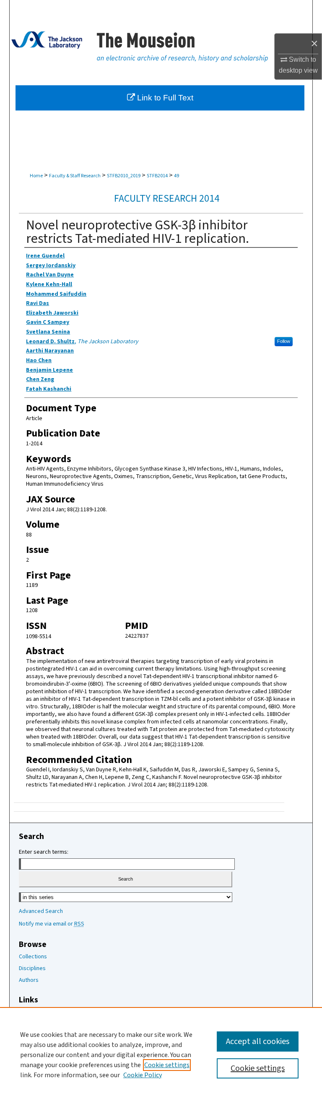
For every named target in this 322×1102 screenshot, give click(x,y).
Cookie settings (167, 1065)
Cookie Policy (142, 1075)
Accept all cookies (257, 1041)
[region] (161, 1054)
